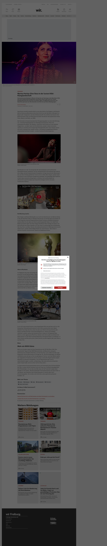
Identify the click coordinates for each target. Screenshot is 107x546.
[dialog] (53, 273)
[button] (53, 271)
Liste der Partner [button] (47, 278)
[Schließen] (68, 257)
